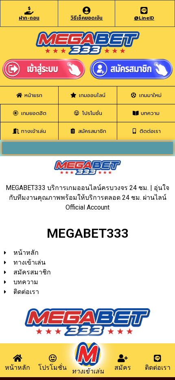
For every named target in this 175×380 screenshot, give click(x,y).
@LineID (144, 18)
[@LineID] (144, 11)
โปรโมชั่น (52, 367)
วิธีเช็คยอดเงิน (86, 18)
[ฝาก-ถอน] (29, 11)
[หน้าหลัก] (17, 358)
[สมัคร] (122, 358)
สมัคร (122, 367)
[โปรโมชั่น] (52, 358)
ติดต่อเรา (158, 367)
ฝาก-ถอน (29, 18)
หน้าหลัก (17, 367)
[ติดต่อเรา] (157, 358)
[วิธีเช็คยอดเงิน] (87, 11)
